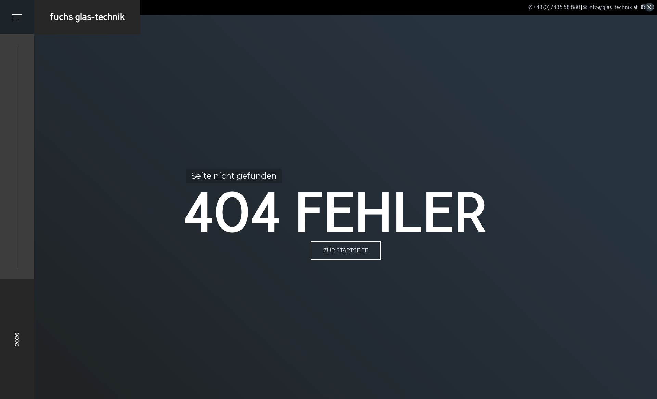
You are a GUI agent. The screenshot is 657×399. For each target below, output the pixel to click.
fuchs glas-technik (87, 16)
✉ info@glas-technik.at (610, 7)
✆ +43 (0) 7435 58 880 (554, 7)
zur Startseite (345, 250)
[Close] (649, 7)
